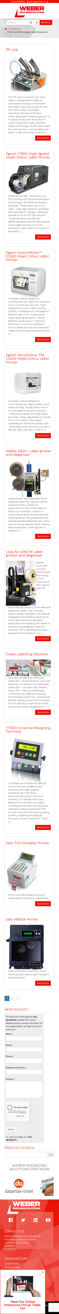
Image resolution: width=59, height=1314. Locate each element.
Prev (6, 1186)
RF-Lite (12, 50)
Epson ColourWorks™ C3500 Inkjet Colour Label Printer (27, 256)
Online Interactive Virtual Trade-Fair (22, 1305)
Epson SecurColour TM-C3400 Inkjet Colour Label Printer (27, 358)
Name (9, 1034)
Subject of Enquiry (16, 1067)
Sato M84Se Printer (22, 919)
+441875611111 (19, 1)
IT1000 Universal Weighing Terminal (28, 730)
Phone (10, 1056)
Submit (11, 1129)
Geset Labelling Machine (27, 654)
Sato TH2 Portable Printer (27, 843)
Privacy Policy (12, 1267)
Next (52, 1186)
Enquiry (10, 1079)
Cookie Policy (12, 1263)
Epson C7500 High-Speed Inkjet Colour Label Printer (28, 155)
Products (15, 28)
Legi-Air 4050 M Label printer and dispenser (24, 553)
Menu (46, 22)
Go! (50, 1154)
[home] (6, 28)
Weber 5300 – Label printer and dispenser (28, 453)
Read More (43, 138)
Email (9, 1045)
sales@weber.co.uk (39, 1)
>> (17, 998)
